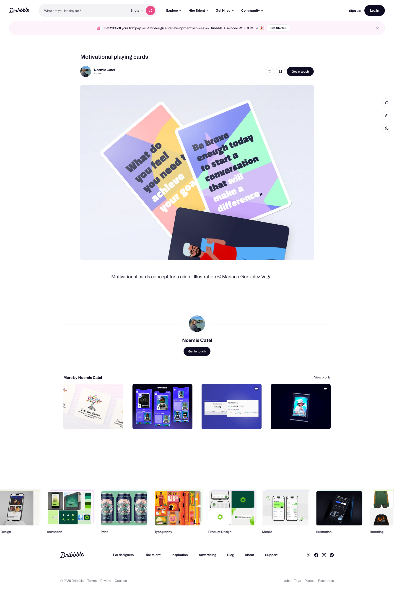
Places (309, 581)
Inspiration (179, 555)
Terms (92, 581)
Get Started (278, 28)
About (249, 555)
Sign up (355, 11)
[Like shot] (269, 71)
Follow (97, 73)
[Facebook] (316, 555)
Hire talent (153, 555)
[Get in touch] (97, 421)
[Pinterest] (332, 555)
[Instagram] (324, 555)
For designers (123, 555)
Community (250, 10)
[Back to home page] (19, 10)
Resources (326, 581)
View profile (322, 377)
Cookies (121, 581)
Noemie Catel (104, 70)
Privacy (105, 581)
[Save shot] (280, 71)
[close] (377, 28)
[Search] (150, 10)
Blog (230, 555)
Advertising (207, 555)
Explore (172, 10)
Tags (297, 581)
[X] (308, 555)
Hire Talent (197, 10)
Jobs (287, 581)
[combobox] (83, 10)
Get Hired (223, 10)
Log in (374, 10)
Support (271, 555)
